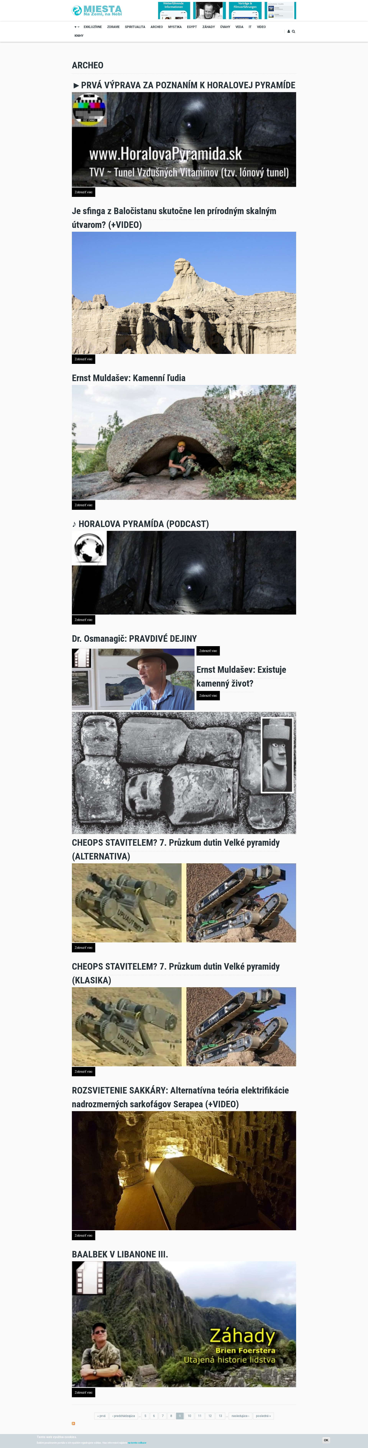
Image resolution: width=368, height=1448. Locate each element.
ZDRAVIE (113, 27)
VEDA (239, 27)
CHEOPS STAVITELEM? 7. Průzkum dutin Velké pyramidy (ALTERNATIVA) (176, 849)
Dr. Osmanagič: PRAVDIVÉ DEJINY (134, 638)
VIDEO (261, 27)
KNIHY (79, 36)
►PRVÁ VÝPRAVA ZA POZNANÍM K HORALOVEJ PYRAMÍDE (183, 85)
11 (199, 1416)
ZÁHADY (208, 27)
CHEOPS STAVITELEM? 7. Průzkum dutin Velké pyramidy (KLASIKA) (176, 973)
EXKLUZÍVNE (93, 27)
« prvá (101, 1416)
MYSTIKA (175, 27)
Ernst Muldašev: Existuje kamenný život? (241, 676)
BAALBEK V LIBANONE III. (120, 1254)
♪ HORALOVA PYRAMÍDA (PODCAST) (140, 523)
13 (220, 1416)
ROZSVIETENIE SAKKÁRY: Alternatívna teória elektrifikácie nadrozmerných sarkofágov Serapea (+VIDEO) (180, 1097)
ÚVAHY (225, 27)
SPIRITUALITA (135, 27)
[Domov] (97, 10)
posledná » (263, 1416)
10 (189, 1416)
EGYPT (192, 27)
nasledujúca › (240, 1416)
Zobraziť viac (83, 192)
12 (210, 1416)
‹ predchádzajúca (123, 1416)
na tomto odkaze (137, 1442)
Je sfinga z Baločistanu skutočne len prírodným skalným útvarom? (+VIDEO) (174, 217)
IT (250, 27)
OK (326, 1440)
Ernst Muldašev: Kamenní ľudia (129, 377)
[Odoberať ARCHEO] (73, 1423)
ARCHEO (157, 27)
